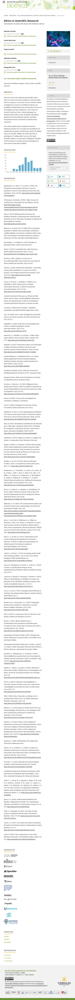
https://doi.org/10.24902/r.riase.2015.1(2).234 (18, 631)
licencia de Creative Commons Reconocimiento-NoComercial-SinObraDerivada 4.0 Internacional (26, 985)
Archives (12, 15)
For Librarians (8, 961)
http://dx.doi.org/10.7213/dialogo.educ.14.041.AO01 (20, 254)
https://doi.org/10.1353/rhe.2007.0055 (16, 610)
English (6, 936)
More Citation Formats (55, 168)
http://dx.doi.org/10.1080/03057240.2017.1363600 (20, 419)
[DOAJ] (10, 856)
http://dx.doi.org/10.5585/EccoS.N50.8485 (17, 692)
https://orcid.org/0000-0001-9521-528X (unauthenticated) (21, 63)
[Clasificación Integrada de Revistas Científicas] (8, 891)
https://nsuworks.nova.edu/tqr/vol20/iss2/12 (21, 839)
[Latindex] (8, 896)
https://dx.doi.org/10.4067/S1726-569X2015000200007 (21, 394)
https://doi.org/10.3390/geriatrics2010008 (17, 598)
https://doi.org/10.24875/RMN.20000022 (17, 366)
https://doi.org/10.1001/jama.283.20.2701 (21, 340)
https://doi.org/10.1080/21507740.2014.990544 (19, 499)
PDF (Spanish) (54, 51)
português (7, 942)
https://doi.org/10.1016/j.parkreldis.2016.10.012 (19, 830)
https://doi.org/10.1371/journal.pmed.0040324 (19, 485)
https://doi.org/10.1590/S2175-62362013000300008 (20, 433)
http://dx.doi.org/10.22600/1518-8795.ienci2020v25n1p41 (22, 757)
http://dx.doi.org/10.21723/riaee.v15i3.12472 (18, 717)
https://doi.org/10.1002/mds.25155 (19, 532)
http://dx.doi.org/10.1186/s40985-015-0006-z (18, 561)
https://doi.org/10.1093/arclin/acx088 (16, 549)
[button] (52, 176)
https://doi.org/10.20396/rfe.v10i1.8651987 (17, 703)
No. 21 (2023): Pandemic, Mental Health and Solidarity (36, 15)
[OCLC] (8, 882)
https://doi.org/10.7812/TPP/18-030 (18, 807)
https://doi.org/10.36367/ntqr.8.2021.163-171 (18, 586)
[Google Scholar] (10, 900)
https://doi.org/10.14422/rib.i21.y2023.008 (22, 78)
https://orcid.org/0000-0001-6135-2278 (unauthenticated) (21, 36)
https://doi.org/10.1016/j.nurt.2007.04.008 (17, 292)
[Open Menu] (4, 2)
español (6, 939)
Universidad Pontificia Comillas (14, 983)
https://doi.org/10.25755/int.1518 (22, 466)
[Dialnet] (8, 867)
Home (6, 15)
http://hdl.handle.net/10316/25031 (15, 224)
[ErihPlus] (8, 877)
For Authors (7, 958)
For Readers (7, 955)
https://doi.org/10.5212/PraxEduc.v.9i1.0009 (18, 767)
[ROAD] (10, 862)
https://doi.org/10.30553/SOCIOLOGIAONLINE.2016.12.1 (22, 677)
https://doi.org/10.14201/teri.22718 (15, 331)
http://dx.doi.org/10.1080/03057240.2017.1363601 (20, 352)
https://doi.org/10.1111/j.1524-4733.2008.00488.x (19, 457)
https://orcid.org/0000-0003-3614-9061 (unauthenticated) (21, 45)
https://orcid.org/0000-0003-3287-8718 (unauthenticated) (21, 54)
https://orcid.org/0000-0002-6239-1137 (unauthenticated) (21, 72)
